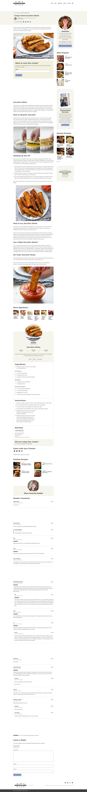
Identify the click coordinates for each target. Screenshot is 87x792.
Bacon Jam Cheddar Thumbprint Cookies (26, 464)
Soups (67, 143)
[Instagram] (70, 783)
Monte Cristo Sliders (22, 317)
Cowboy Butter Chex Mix (47, 464)
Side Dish (27, 454)
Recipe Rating (16, 745)
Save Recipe (19, 75)
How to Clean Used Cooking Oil (38, 181)
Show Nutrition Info (19, 430)
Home (52, 3)
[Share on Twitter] (26, 22)
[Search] (72, 3)
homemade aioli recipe (24, 110)
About (55, 3)
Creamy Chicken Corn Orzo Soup (69, 145)
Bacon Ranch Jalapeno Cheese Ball (37, 318)
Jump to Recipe (18, 21)
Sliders (22, 315)
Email (17, 69)
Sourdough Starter (67, 81)
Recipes (64, 3)
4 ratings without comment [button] (32, 735)
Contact (69, 3)
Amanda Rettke (20, 18)
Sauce (58, 143)
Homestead (60, 3)
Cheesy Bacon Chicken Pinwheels (30, 318)
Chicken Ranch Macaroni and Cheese (68, 73)
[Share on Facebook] (24, 22)
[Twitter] (72, 783)
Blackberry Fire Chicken (69, 157)
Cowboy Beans (68, 64)
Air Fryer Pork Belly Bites (68, 58)
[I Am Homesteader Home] (19, 3)
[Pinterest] (65, 783)
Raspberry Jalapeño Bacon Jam (47, 472)
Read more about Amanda (65, 45)
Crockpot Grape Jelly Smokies (51, 318)
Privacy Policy (70, 785)
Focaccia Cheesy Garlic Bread (44, 318)
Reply (52, 501)
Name (15, 764)
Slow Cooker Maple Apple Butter (60, 145)
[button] (31, 342)
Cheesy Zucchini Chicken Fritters (25, 472)
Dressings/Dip (37, 315)
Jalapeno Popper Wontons (16, 317)
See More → (59, 161)
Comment (39, 359)
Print (30, 359)
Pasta (66, 71)
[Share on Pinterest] (28, 22)
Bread (66, 79)
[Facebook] (67, 783)
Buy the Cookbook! (65, 124)
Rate (34, 359)
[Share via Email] (30, 22)
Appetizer (18, 12)
